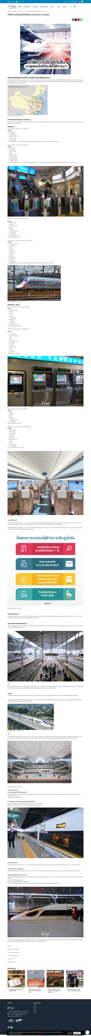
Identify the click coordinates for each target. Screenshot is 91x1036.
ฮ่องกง (35, 1005)
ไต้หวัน (35, 1008)
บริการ (52, 7)
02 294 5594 (12, 1)
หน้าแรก (19, 7)
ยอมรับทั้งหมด (77, 1033)
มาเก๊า (35, 1013)
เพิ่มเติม (65, 7)
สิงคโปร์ (35, 1006)
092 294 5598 (20, 1)
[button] (70, 6)
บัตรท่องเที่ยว (27, 7)
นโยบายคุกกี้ (19, 1033)
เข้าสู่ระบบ (66, 1)
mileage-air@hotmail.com (16, 1016)
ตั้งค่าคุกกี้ (70, 1033)
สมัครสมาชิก (74, 1)
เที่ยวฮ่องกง (35, 7)
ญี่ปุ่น (35, 1010)
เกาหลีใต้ (35, 1011)
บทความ (59, 7)
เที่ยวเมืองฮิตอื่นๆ (44, 7)
